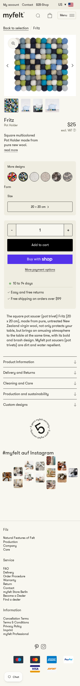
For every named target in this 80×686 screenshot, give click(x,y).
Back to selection (16, 28)
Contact (27, 5)
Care (6, 549)
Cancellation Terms (16, 618)
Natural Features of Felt (19, 538)
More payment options (40, 269)
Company (10, 546)
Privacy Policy (12, 626)
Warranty (9, 580)
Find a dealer (11, 599)
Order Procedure (14, 576)
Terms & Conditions (16, 622)
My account (11, 5)
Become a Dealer (14, 596)
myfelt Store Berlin (15, 592)
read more (11, 150)
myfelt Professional (16, 634)
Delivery (8, 572)
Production (10, 542)
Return (7, 584)
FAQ (6, 568)
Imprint (8, 630)
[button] (67, 15)
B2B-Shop (42, 5)
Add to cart (40, 244)
